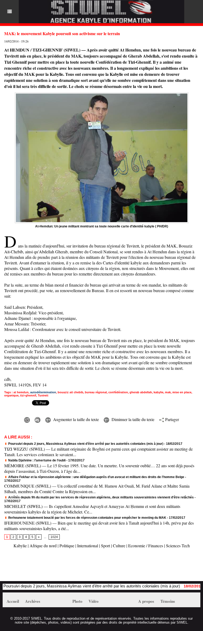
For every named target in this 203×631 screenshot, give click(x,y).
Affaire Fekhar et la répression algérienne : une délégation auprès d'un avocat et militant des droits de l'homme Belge (95, 477)
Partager (171, 419)
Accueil (13, 601)
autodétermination (43, 392)
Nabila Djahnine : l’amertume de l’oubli (36, 460)
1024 (54, 537)
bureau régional (96, 392)
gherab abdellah (141, 392)
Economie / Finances (145, 545)
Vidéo (94, 601)
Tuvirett (43, 395)
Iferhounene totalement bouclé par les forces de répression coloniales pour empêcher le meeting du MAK (86, 518)
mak (168, 392)
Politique (66, 545)
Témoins (167, 601)
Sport (105, 545)
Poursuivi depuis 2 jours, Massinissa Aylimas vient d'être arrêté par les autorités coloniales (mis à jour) (85, 444)
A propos (146, 601)
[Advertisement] (64, 567)
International (87, 545)
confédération (118, 392)
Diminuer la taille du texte (132, 419)
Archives (32, 601)
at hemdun (21, 392)
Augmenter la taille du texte (75, 419)
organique (11, 395)
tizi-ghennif (28, 395)
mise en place (181, 392)
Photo (77, 601)
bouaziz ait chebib (70, 392)
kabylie (158, 392)
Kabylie (20, 545)
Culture (119, 545)
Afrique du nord (43, 545)
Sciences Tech (178, 545)
